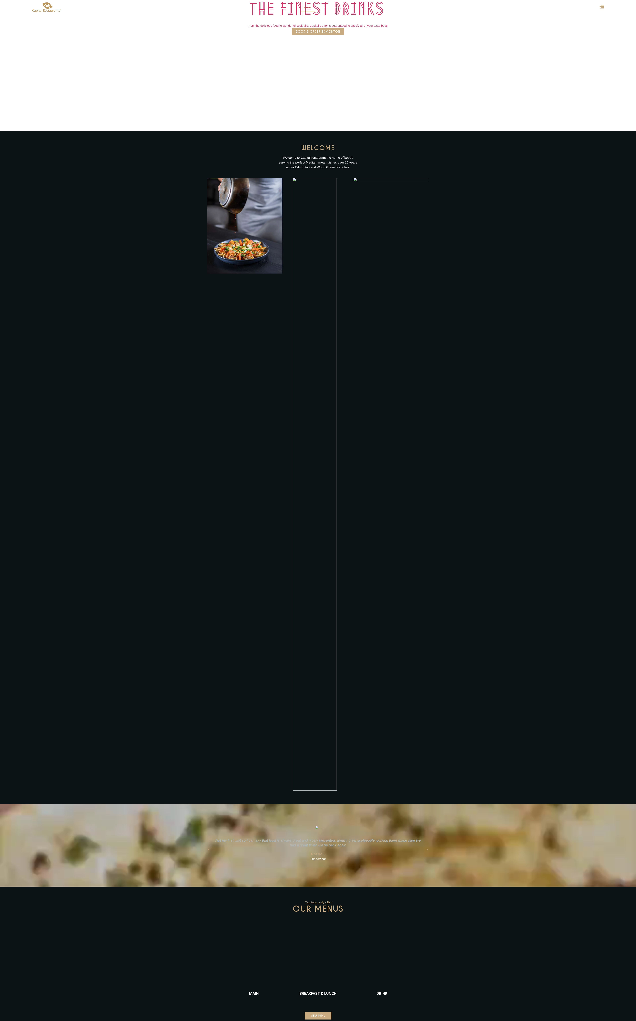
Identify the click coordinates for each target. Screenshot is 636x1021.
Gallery (365, 7)
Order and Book (343, 7)
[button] (208, 849)
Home (307, 7)
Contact (382, 7)
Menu (321, 7)
